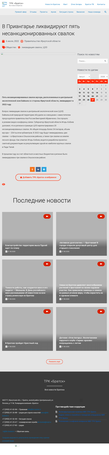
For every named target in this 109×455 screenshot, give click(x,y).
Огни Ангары (76, 4)
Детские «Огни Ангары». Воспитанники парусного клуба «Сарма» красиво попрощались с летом (78, 340)
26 (88, 100)
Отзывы (33, 12)
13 (93, 93)
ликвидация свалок (32, 47)
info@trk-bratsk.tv (34, 409)
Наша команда (94, 12)
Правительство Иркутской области (42, 41)
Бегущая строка (66, 12)
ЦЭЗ (45, 47)
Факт (65, 4)
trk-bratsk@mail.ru (44, 422)
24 (80, 100)
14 (97, 93)
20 (93, 96)
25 (84, 100)
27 (93, 100)
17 (80, 96)
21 (97, 96)
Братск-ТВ (89, 4)
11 (84, 93)
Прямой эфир (21, 12)
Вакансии (81, 12)
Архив (53, 12)
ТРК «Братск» (16, 3)
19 (88, 96)
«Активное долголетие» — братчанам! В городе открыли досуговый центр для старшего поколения (78, 245)
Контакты (101, 4)
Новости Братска (52, 4)
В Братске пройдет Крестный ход (21, 343)
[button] (105, 12)
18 (84, 96)
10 (80, 93)
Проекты (43, 12)
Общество (11, 47)
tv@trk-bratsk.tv (9, 431)
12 (88, 93)
